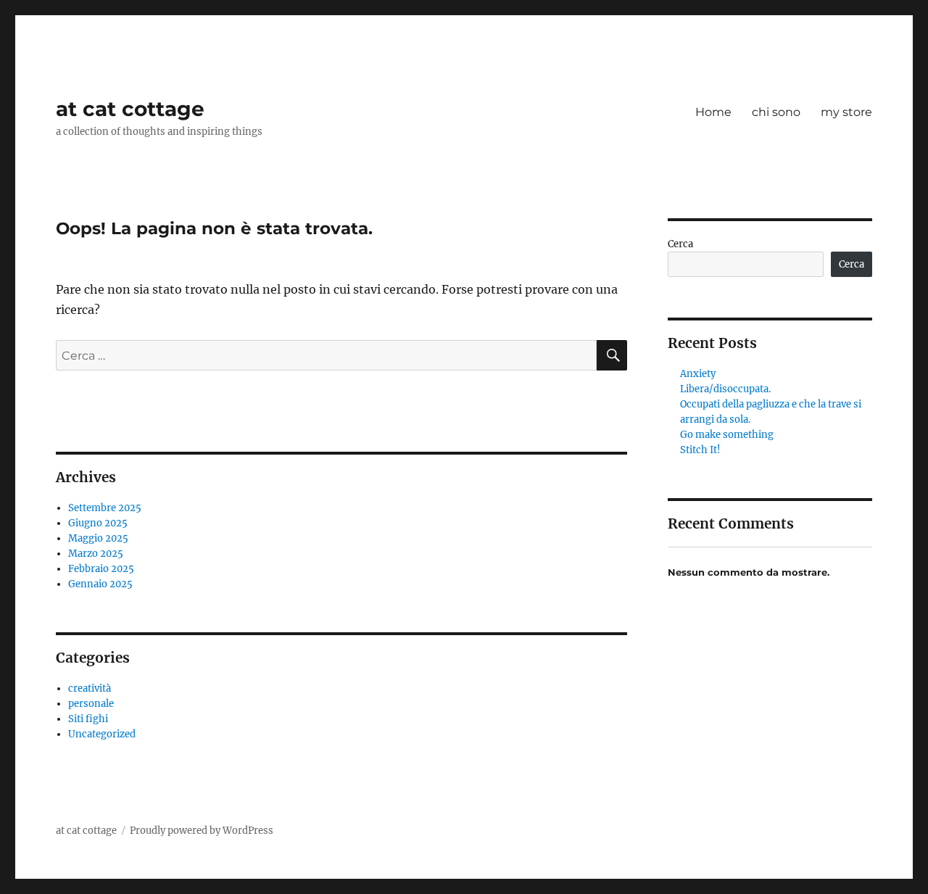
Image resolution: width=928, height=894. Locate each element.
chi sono (776, 112)
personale (91, 704)
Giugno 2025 (98, 523)
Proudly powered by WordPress (201, 830)
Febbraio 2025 (101, 569)
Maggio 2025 (98, 538)
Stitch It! (700, 450)
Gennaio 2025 (100, 584)
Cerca (680, 244)
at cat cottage (130, 108)
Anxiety (698, 374)
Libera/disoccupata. (725, 389)
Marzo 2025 (95, 553)
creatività (89, 688)
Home (713, 112)
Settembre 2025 (104, 508)
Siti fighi (88, 719)
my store (846, 112)
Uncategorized (102, 734)
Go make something (727, 435)
